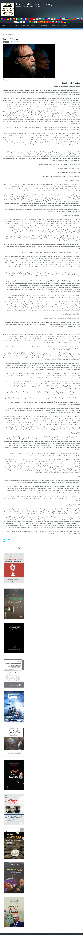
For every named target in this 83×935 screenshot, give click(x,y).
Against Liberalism (27, 26)
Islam (4, 541)
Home (4, 26)
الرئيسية (15, 34)
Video (64, 26)
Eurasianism (42, 26)
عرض (6, 42)
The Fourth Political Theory (34, 4)
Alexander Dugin (8, 80)
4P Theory (13, 26)
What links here (15, 42)
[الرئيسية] (8, 16)
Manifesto (55, 26)
